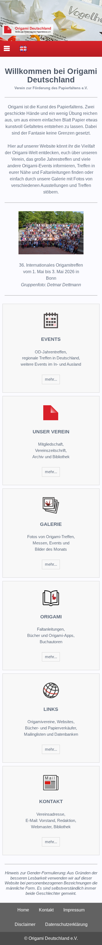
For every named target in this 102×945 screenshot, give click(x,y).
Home (23, 910)
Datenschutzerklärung (66, 924)
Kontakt (46, 910)
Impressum (74, 910)
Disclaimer (25, 924)
